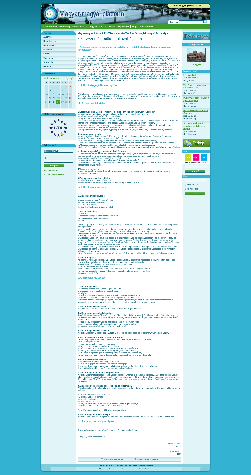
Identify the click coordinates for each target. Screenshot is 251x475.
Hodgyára (196, 65)
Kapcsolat (110, 465)
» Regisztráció (51, 170)
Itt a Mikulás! (189, 75)
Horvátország (49, 41)
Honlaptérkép (147, 465)
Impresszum (134, 465)
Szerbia (47, 54)
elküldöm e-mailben (113, 459)
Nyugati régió (49, 45)
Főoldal (101, 465)
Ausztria (47, 37)
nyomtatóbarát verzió (147, 459)
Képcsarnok (123, 27)
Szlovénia (48, 62)
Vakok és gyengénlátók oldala (187, 6)
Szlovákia (48, 58)
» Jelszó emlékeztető (54, 175)
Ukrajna (47, 66)
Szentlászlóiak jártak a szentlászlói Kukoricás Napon (194, 126)
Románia (47, 49)
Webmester (122, 465)
